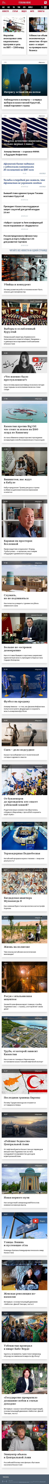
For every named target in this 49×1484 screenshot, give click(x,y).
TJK (14, 7)
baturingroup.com (24, 1482)
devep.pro (43, 1481)
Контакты (6, 1477)
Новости (5, 11)
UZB (24, 7)
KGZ (9, 7)
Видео (24, 11)
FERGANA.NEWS (25, 2)
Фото (32, 11)
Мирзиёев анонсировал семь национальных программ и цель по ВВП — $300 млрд (13, 41)
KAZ (3, 7)
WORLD (30, 7)
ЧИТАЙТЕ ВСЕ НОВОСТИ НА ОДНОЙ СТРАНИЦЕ (28, 250)
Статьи (15, 11)
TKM (19, 7)
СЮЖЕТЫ (41, 11)
